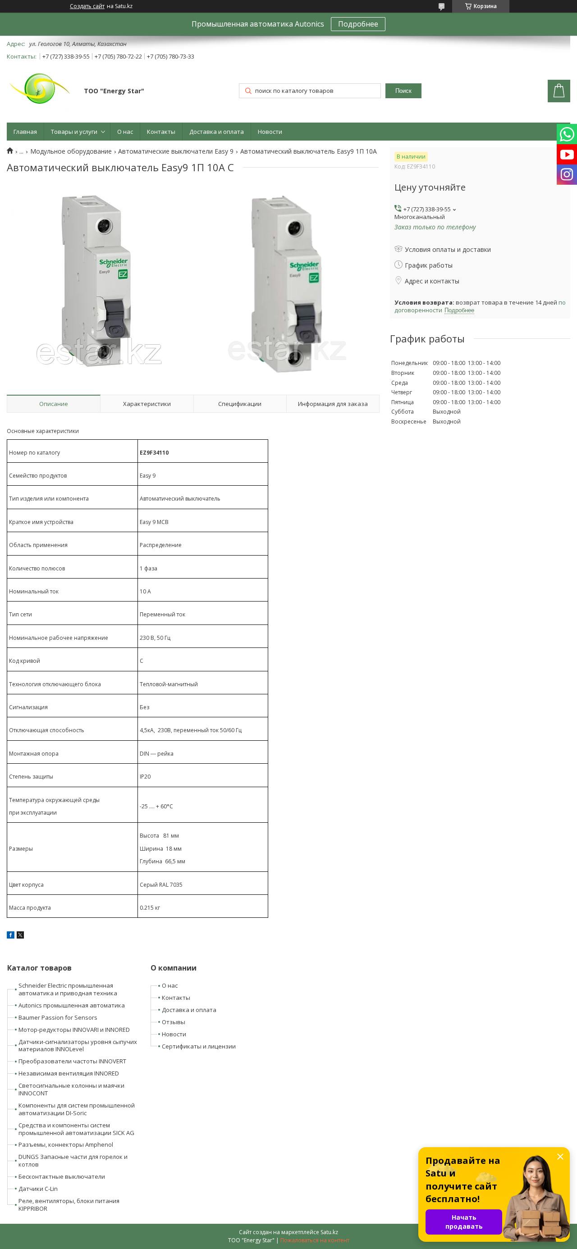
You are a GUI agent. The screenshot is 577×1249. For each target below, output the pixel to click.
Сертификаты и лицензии (199, 1046)
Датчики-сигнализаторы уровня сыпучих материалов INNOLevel (77, 1045)
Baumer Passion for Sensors (57, 1017)
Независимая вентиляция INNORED (68, 1073)
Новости (270, 132)
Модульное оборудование (71, 151)
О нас (125, 132)
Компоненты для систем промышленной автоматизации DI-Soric (76, 1109)
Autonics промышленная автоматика (71, 1005)
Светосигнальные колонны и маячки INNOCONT (71, 1089)
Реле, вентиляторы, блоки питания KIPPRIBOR (68, 1205)
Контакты (161, 132)
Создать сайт (87, 6)
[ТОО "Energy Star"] (41, 91)
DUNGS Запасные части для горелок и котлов (73, 1160)
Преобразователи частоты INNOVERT (72, 1061)
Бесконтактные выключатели (61, 1176)
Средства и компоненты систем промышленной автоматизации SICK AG (76, 1129)
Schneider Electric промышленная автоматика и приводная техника (67, 989)
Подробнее (358, 24)
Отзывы (173, 1022)
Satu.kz (329, 1232)
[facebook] (10, 936)
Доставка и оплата (216, 132)
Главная (25, 132)
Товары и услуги (74, 132)
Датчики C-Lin (38, 1189)
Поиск (403, 90)
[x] (20, 936)
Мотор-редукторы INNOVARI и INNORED (74, 1030)
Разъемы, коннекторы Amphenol (65, 1144)
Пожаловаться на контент (314, 1240)
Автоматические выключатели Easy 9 (176, 151)
